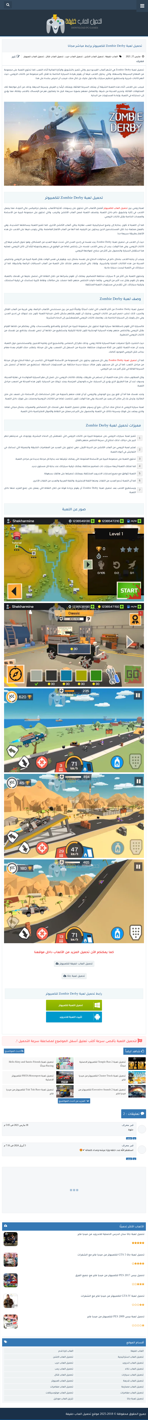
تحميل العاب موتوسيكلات (59, 1392)
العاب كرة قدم (65, 1350)
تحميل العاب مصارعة (132, 1386)
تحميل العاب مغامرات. (132, 1392)
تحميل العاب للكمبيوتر (116, 208)
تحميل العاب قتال (54, 56)
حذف (129, 1138)
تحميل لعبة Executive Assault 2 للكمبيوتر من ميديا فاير (102, 1091)
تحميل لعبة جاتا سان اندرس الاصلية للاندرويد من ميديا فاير (111, 1234)
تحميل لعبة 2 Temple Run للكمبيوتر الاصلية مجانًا (102, 1063)
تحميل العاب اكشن (94, 56)
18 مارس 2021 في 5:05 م (16, 1125)
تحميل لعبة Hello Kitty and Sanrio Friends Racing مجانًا (31, 1063)
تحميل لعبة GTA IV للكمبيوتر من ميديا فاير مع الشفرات (112, 1295)
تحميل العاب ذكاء (134, 1368)
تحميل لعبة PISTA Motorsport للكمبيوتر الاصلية (33, 1077)
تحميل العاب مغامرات (61, 1386)
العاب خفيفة (111, 56)
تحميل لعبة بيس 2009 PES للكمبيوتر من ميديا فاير (115, 1316)
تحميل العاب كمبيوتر (34, 56)
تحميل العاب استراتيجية (131, 1356)
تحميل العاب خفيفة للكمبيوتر (76, 963)
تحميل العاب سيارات (133, 1374)
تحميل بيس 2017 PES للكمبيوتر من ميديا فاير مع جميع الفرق (109, 1275)
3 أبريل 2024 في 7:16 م (15, 1145)
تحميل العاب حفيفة (78, 1413)
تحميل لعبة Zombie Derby (122, 360)
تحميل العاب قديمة (133, 1380)
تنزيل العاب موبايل (63, 1398)
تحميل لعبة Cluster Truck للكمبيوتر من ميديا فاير (102, 1077)
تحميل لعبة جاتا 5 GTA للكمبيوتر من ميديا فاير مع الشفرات (110, 1254)
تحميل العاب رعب (64, 1368)
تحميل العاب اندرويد (133, 1362)
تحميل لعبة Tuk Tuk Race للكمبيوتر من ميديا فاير (30, 1091)
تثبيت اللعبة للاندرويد (71, 1016)
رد (134, 1138)
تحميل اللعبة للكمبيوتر (71, 1005)
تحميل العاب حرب (74, 56)
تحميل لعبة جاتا (76, 975)
